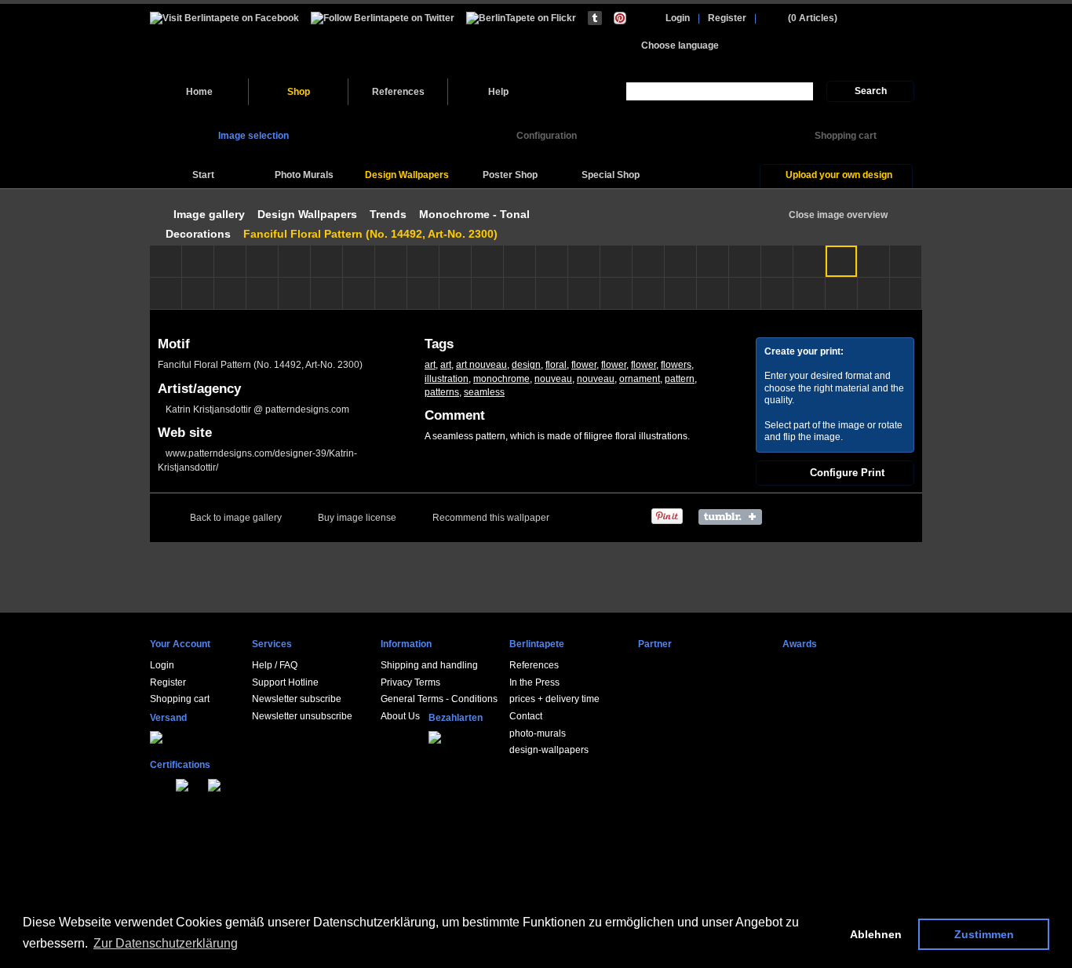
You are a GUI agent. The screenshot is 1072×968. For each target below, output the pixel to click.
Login (677, 18)
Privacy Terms (410, 682)
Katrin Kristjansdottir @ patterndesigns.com (257, 409)
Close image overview (838, 214)
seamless (484, 392)
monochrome (501, 378)
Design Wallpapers (307, 214)
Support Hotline (285, 682)
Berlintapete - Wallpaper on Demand (258, 41)
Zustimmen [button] (984, 934)
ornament (639, 378)
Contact (525, 716)
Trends (388, 214)
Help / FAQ (274, 665)
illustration (447, 378)
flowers (676, 364)
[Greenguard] (162, 783)
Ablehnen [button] (876, 934)
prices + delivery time (554, 698)
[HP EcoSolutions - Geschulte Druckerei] (153, 783)
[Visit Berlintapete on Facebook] (224, 17)
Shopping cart (180, 698)
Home (199, 91)
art (430, 364)
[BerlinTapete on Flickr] (521, 17)
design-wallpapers (549, 749)
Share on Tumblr (734, 517)
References (398, 91)
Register (727, 18)
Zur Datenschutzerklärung (165, 943)
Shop (298, 91)
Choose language (680, 45)
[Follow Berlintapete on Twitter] (382, 17)
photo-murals (537, 733)
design (526, 364)
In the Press (534, 682)
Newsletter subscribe (296, 698)
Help (498, 91)
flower (583, 364)
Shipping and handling (429, 665)
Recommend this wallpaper (490, 517)
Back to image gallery (236, 517)
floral (556, 364)
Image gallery (209, 214)
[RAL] (170, 783)
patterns (442, 392)
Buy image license (357, 517)
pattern (680, 378)
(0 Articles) (812, 18)
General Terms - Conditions (439, 698)
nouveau (553, 378)
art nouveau (481, 364)
